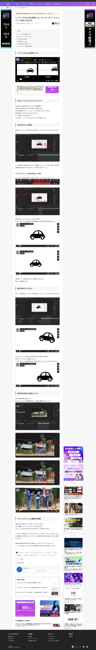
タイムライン (22, 130)
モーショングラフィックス (36, 552)
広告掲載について (11, 636)
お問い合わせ (11, 638)
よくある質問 (11, 640)
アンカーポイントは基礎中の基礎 (25, 46)
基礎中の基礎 (19, 555)
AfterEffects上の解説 (22, 39)
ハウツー (43, 555)
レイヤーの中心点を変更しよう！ (25, 34)
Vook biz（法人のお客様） (54, 640)
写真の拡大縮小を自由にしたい (24, 44)
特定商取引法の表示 (32, 640)
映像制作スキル (9, 7)
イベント (24, 4)
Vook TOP (2, 0)
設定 (55, 552)
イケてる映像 (56, 4)
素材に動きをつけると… (23, 41)
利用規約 (30, 636)
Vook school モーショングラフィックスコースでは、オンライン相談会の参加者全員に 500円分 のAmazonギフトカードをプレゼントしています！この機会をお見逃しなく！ (30, 89)
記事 (17, 4)
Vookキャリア (13, 0)
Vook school (7, 0)
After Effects (21, 552)
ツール (17, 178)
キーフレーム (43, 293)
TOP (2, 7)
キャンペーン (39, 4)
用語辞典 (48, 4)
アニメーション (52, 555)
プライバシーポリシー (32, 638)
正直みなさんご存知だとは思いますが (31, 555)
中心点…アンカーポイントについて (25, 36)
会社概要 (70, 636)
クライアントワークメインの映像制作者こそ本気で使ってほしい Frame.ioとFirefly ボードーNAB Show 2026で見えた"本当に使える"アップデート (33, 625)
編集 (27, 552)
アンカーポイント (29, 101)
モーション (30, 533)
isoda (27, 568)
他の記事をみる (41, 570)
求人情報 (31, 4)
